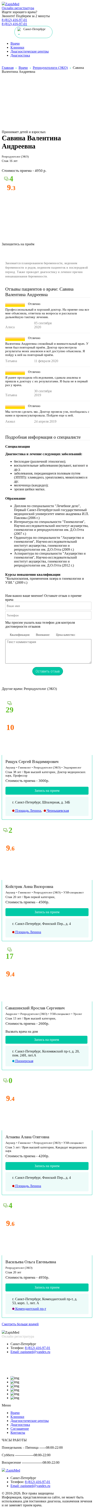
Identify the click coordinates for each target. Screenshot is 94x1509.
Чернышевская (57, 810)
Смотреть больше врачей (20, 1324)
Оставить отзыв (48, 671)
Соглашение (19, 1428)
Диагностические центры (29, 51)
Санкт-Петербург (23, 1344)
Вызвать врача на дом (21, 1031)
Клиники (17, 47)
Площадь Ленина (27, 810)
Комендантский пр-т (30, 1309)
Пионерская (23, 1061)
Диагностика (20, 55)
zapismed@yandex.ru (30, 1352)
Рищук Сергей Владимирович (32, 761)
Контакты (17, 1432)
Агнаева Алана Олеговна (27, 1137)
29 (10, 710)
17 (10, 956)
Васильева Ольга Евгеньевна (30, 1262)
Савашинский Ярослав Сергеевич (35, 1008)
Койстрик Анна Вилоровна (29, 886)
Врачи (15, 43)
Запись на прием (47, 790)
